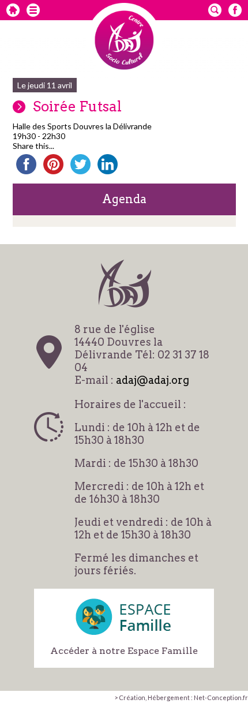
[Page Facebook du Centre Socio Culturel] (235, 10)
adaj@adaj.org (152, 380)
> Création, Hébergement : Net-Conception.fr (181, 697)
